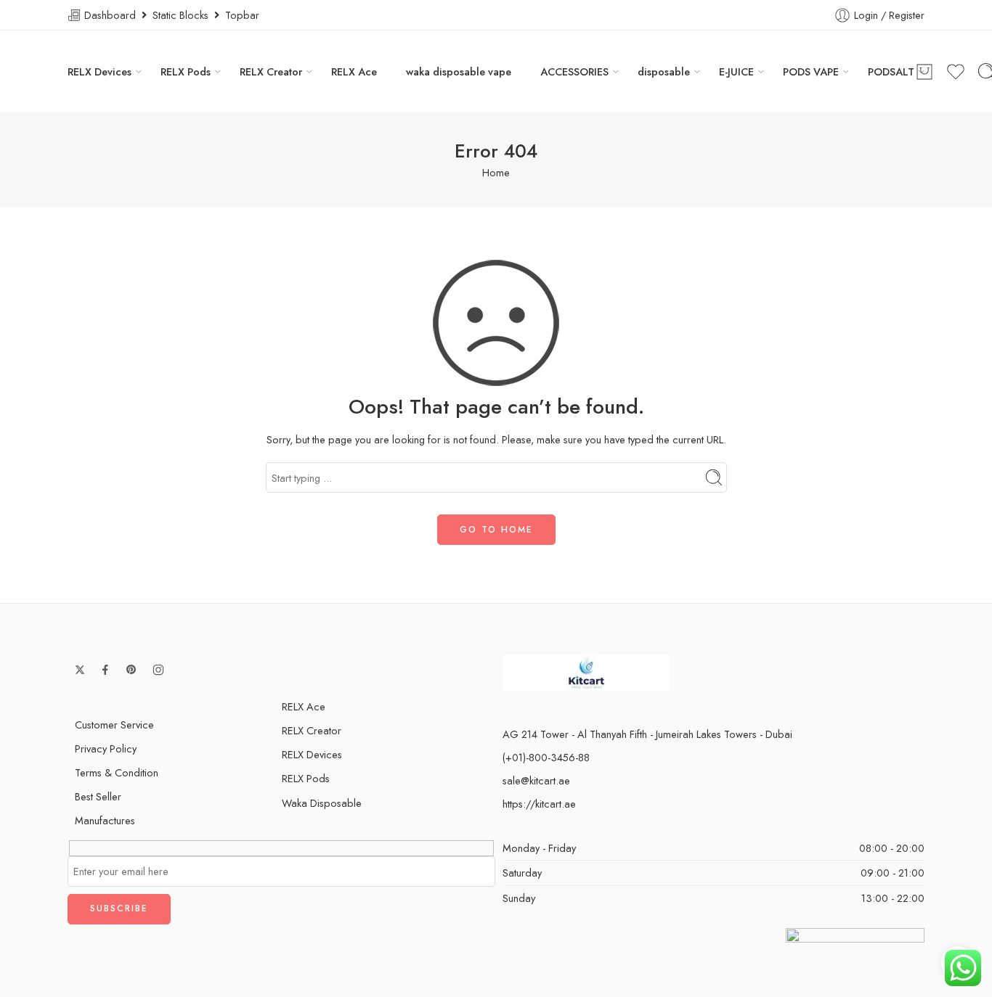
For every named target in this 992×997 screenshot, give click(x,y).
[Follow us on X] (80, 670)
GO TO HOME (496, 529)
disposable (664, 71)
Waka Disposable (322, 803)
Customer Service (114, 724)
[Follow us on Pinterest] (131, 670)
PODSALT (891, 71)
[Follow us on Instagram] (158, 669)
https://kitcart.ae (539, 803)
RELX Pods (185, 71)
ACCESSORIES (574, 71)
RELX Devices (99, 71)
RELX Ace (354, 71)
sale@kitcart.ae (536, 780)
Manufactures (105, 820)
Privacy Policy (106, 748)
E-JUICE (736, 71)
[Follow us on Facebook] (105, 670)
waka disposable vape (458, 71)
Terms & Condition (116, 772)
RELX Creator (271, 71)
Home (496, 172)
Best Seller (98, 796)
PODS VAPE (811, 71)
